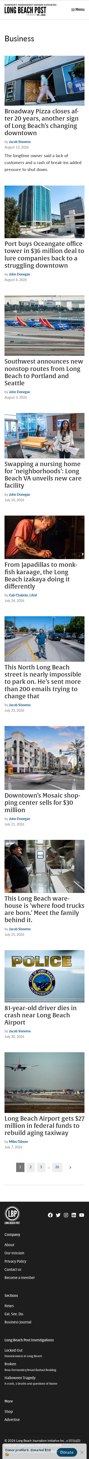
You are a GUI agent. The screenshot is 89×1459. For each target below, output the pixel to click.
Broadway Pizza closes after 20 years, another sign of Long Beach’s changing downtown (42, 122)
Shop (9, 1411)
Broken (30, 1367)
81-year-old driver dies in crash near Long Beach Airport (41, 1015)
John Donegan (19, 274)
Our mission (14, 1253)
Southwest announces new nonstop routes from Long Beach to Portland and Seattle (44, 372)
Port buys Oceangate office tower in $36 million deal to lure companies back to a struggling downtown (44, 255)
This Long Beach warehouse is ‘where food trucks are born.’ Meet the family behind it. (44, 909)
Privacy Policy (15, 1261)
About (9, 1245)
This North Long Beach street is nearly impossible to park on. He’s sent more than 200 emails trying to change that (43, 682)
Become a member (20, 1278)
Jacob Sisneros (20, 141)
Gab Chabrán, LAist (23, 595)
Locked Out (23, 1353)
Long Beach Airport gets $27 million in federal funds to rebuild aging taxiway (44, 1126)
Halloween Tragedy (31, 1381)
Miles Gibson (18, 1141)
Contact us (13, 1269)
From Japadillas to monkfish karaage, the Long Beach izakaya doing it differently (41, 575)
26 (57, 1166)
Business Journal (18, 1322)
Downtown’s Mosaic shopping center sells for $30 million (42, 803)
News (9, 1306)
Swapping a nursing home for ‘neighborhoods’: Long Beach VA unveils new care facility (43, 475)
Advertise (12, 1420)
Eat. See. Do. (14, 1314)
